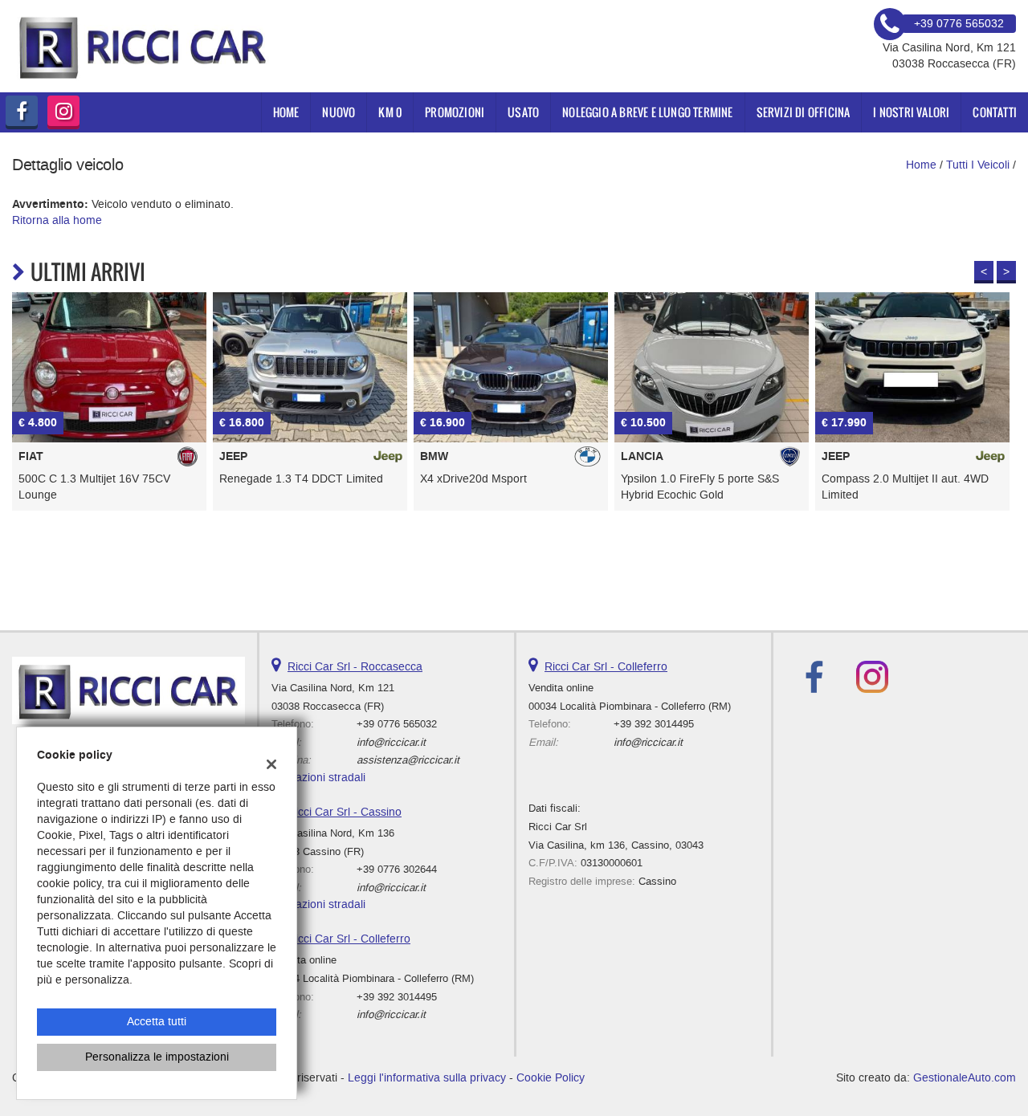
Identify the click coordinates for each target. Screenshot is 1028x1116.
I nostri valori (911, 112)
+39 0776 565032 (397, 724)
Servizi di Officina (804, 112)
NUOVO (338, 112)
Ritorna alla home (57, 220)
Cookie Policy (550, 1077)
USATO (523, 112)
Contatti (995, 112)
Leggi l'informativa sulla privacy (427, 1077)
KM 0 (390, 112)
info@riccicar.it (391, 742)
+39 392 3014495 (397, 997)
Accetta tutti (156, 1021)
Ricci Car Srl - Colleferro (349, 939)
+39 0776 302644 (397, 869)
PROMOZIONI (454, 112)
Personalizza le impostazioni (157, 1057)
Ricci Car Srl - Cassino (345, 812)
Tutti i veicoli (978, 165)
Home (286, 112)
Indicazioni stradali (318, 777)
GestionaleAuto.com (964, 1077)
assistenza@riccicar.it (408, 760)
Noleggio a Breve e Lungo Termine (647, 112)
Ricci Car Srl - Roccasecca (355, 666)
